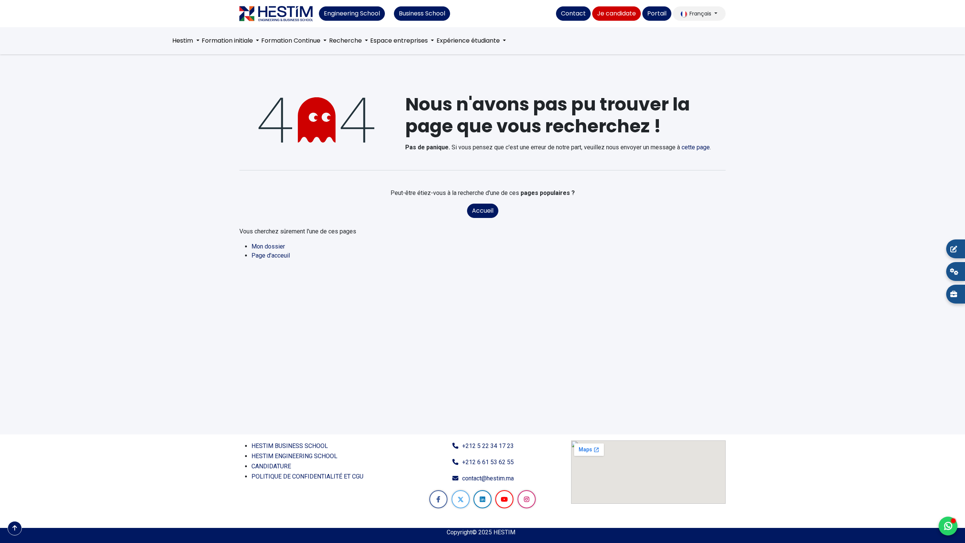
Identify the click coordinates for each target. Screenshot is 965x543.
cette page (696, 147)
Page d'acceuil (270, 255)
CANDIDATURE (271, 466)
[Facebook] (438, 499)
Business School (422, 13)
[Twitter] (461, 499)
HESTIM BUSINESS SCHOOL (289, 445)
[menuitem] (185, 40)
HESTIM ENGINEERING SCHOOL (294, 456)
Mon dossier (268, 246)
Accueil (482, 210)
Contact (573, 13)
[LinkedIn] (482, 499)
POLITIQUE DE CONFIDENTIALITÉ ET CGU (308, 476)
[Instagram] (527, 499)
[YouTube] (504, 499)
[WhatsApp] (948, 526)
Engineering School (352, 13)
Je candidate (616, 13)
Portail (656, 13)
